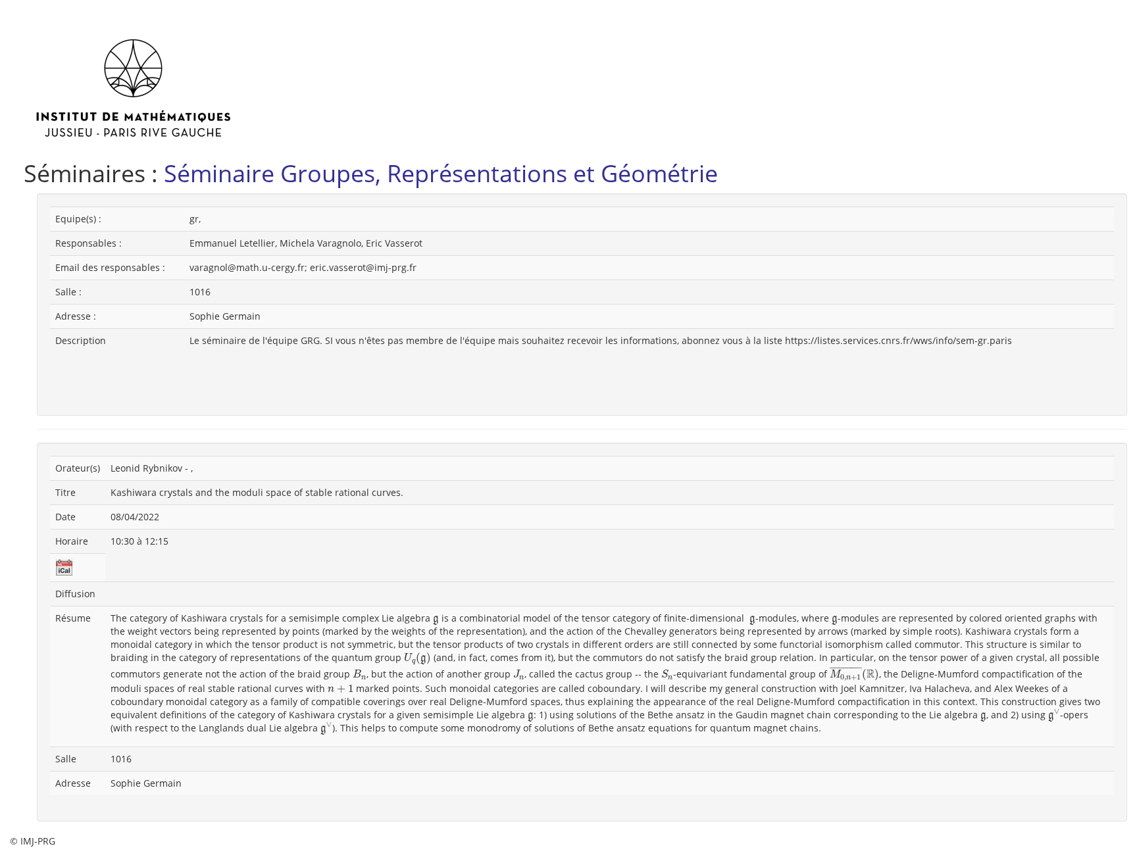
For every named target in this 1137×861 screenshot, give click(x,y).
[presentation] (436, 620)
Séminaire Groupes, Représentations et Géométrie (441, 173)
